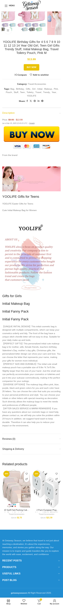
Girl (33, 89)
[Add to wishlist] (26, 474)
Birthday (20, 89)
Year (54, 92)
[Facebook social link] (27, 101)
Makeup (48, 89)
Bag (12, 89)
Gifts (28, 89)
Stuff (16, 92)
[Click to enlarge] (8, 30)
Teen (22, 92)
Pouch (9, 92)
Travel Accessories (37, 84)
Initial (39, 89)
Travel (38, 92)
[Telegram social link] (42, 101)
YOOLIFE (31, 96)
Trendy (46, 92)
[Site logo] (31, 5)
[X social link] (31, 101)
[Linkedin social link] (38, 101)
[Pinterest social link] (35, 101)
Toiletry (30, 92)
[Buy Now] (26, 479)
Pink (56, 89)
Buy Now (31, 67)
